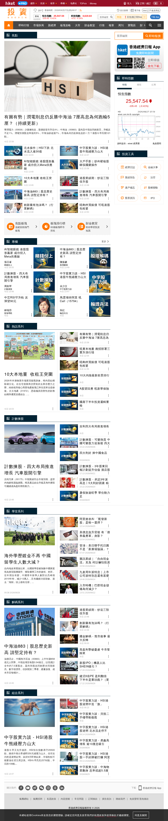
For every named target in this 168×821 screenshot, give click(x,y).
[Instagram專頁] (48, 788)
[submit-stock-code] (111, 17)
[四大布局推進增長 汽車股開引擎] (85, 193)
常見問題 (79, 798)
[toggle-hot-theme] (144, 17)
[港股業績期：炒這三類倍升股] (85, 180)
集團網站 (24, 798)
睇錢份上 (8, 265)
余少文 (63, 286)
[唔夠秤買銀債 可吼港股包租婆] (85, 207)
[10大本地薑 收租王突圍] (29, 180)
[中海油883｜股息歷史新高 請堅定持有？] (29, 193)
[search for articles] (150, 25)
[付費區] (23, 3)
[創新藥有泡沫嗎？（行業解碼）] (29, 207)
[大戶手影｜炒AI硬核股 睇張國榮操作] (85, 165)
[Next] (144, 25)
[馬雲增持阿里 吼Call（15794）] (85, 306)
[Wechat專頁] (41, 788)
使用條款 (111, 815)
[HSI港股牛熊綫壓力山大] (85, 151)
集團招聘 (37, 798)
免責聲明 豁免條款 (139, 798)
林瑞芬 (8, 310)
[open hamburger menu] (159, 25)
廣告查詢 (106, 798)
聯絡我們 (120, 798)
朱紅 (62, 310)
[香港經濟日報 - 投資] (17, 13)
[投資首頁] (8, 25)
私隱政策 (51, 798)
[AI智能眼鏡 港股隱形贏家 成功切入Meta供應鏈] (29, 165)
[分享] (108, 141)
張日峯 (8, 261)
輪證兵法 (64, 313)
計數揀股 (8, 289)
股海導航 (8, 313)
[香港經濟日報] (10, 3)
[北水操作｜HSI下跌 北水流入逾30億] (29, 151)
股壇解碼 (64, 265)
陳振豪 (63, 261)
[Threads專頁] (55, 788)
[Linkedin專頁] (61, 788)
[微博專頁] (34, 788)
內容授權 (65, 798)
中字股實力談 (66, 289)
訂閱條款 (92, 798)
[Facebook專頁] (21, 788)
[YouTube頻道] (28, 788)
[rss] (81, 10)
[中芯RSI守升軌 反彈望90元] (29, 306)
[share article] (31, 267)
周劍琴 (8, 286)
